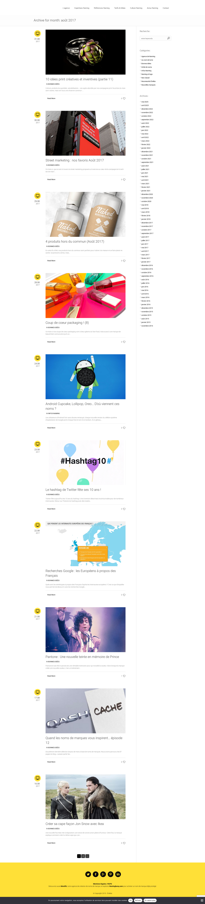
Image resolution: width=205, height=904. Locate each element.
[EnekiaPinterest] (111, 874)
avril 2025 (145, 105)
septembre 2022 (147, 120)
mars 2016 (145, 297)
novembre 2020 (147, 198)
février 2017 (145, 258)
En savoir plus (150, 900)
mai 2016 (144, 290)
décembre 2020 (147, 194)
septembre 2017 (147, 233)
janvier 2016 (145, 304)
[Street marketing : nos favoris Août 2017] (86, 133)
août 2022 (145, 123)
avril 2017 (145, 251)
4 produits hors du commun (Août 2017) (75, 241)
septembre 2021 (147, 162)
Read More (51, 98)
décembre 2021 (147, 152)
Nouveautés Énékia (148, 81)
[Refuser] (202, 900)
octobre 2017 (146, 230)
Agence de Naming (148, 56)
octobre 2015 (146, 315)
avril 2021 (145, 180)
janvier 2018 (145, 219)
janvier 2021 (145, 191)
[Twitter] (88, 874)
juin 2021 (144, 173)
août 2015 (145, 319)
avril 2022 (145, 137)
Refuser (138, 900)
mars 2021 (145, 184)
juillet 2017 (145, 240)
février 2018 (145, 216)
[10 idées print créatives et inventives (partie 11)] (86, 52)
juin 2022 (144, 130)
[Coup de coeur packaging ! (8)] (86, 295)
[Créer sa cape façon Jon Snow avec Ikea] (86, 797)
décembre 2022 (147, 109)
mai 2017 (144, 248)
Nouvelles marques (148, 85)
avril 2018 (145, 208)
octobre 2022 (146, 116)
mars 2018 (145, 212)
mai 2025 (144, 102)
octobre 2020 (146, 201)
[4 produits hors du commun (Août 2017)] (86, 214)
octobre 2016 (146, 272)
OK (130, 900)
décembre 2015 (147, 308)
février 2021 (145, 187)
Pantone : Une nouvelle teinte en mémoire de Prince (82, 657)
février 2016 (145, 301)
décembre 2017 (147, 223)
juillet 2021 (145, 169)
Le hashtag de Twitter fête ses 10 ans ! (73, 490)
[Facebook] (96, 874)
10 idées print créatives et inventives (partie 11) (79, 79)
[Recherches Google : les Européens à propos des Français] (86, 544)
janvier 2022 (145, 148)
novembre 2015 (147, 312)
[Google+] (103, 874)
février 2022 (145, 144)
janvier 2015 (145, 322)
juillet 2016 (145, 283)
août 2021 (145, 166)
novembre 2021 (147, 155)
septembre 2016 (147, 276)
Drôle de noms (146, 67)
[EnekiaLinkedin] (118, 874)
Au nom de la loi (147, 60)
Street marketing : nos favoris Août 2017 (75, 160)
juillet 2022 (145, 127)
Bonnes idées (53, 84)
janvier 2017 (145, 262)
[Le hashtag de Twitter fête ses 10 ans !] (86, 462)
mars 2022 (145, 141)
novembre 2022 (147, 112)
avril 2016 (145, 294)
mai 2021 (144, 176)
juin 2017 (144, 244)
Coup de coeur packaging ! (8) (67, 323)
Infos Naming (54, 413)
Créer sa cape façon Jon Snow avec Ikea (75, 824)
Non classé (145, 78)
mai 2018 (144, 205)
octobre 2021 (146, 159)
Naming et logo (147, 74)
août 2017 (145, 237)
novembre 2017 (147, 226)
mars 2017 (145, 255)
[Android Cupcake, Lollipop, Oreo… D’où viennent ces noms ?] (86, 377)
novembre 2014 (147, 326)
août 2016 (145, 280)
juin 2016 (144, 287)
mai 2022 (144, 134)
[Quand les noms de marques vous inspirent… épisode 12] (86, 711)
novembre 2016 (147, 269)
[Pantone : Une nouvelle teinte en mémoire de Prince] (86, 629)
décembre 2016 (147, 265)
